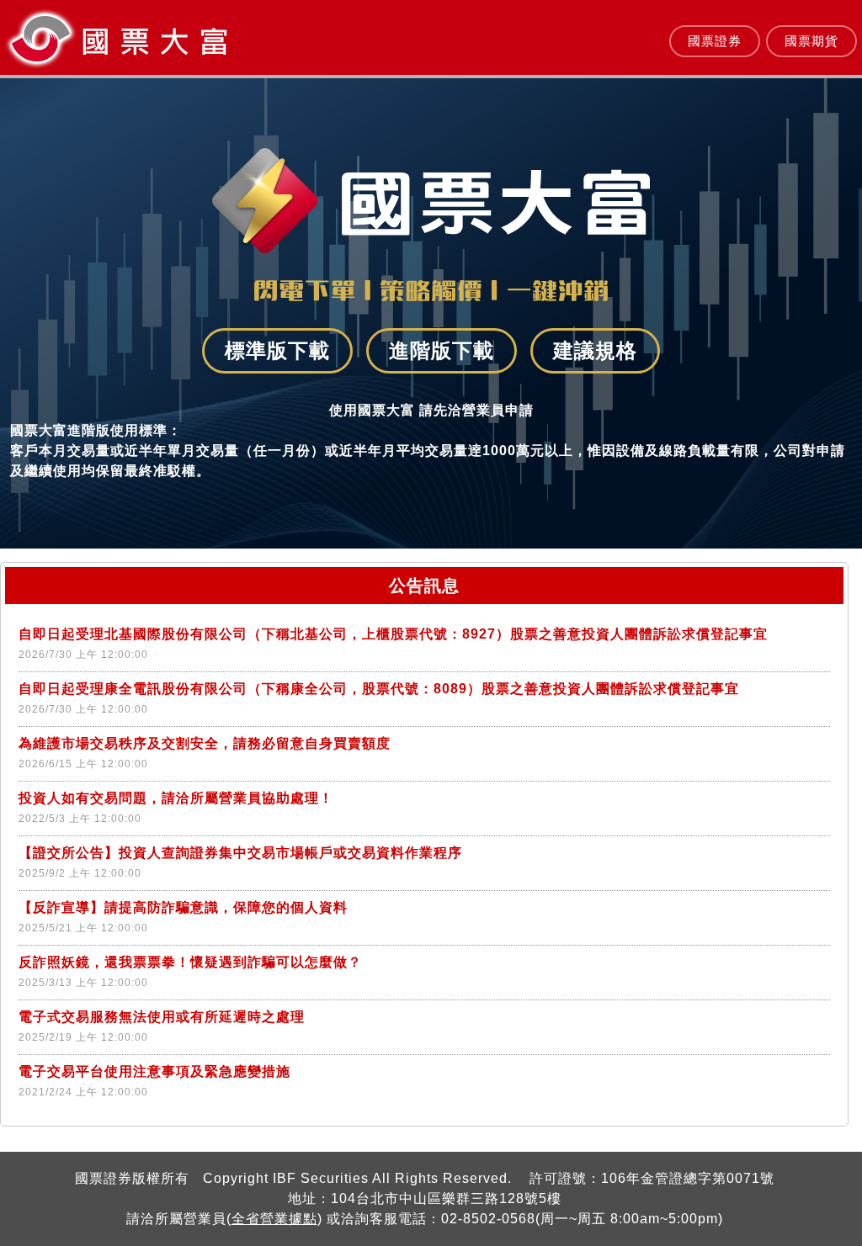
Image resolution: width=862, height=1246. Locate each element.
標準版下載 (277, 350)
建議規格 (595, 350)
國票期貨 (811, 41)
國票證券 (715, 41)
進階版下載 (441, 350)
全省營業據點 (274, 1219)
